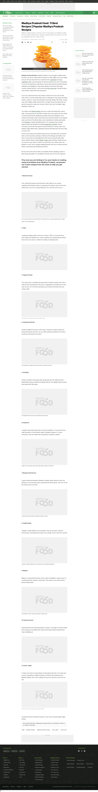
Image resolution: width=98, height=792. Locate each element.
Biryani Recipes (80, 763)
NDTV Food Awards (60, 12)
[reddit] (30, 42)
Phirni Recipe (54, 777)
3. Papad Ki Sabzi (27, 275)
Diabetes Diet (7, 762)
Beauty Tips (22, 774)
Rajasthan (27, 122)
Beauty (21, 758)
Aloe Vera (22, 760)
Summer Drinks (54, 765)
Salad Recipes (38, 762)
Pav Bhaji (90, 767)
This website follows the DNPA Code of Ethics (62, 786)
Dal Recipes (38, 772)
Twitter (26, 725)
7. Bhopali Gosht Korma (29, 473)
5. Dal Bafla (25, 372)
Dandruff (22, 769)
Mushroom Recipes (39, 767)
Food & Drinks (42, 16)
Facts (64, 16)
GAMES (46, 1)
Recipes (34, 12)
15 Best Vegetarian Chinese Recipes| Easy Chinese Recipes (87, 89)
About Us (13, 786)
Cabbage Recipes (39, 774)
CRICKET (24, 1)
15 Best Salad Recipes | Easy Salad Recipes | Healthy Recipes (87, 71)
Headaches (6, 777)
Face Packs (22, 772)
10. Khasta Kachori (27, 620)
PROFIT (12, 1)
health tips (38, 723)
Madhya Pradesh (30, 729)
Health (51, 12)
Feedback (19, 786)
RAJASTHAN (61, 1)
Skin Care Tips (54, 769)
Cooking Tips (14, 751)
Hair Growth (22, 765)
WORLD (8, 1)
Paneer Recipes (39, 765)
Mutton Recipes (70, 763)
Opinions (27, 16)
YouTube (32, 725)
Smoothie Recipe (55, 774)
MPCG (66, 1)
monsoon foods (19, 12)
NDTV (4, 1)
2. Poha (24, 228)
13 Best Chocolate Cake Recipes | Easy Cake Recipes (87, 63)
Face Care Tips (54, 772)
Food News (12, 16)
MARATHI (71, 1)
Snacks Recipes (39, 779)
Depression (6, 767)
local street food (52, 88)
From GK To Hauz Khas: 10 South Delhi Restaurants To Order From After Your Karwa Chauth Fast (87, 81)
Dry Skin (22, 767)
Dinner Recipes (39, 760)
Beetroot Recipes (39, 777)
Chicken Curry (80, 760)
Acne (21, 777)
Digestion (6, 774)
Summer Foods (54, 762)
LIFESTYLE (33, 1)
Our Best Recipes (79, 50)
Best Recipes (70, 16)
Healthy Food (7, 772)
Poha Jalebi (55, 729)
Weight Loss (6, 751)
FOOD (29, 1)
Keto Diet (6, 765)
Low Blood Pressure (8, 769)
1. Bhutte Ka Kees (27, 175)
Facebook (56, 723)
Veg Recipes (38, 758)
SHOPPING (52, 1)
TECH (43, 1)
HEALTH (38, 1)
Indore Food (64, 729)
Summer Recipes (55, 760)
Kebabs (41, 140)
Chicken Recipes (71, 760)
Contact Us (30, 786)
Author (24, 786)
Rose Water (22, 762)
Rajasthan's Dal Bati (51, 124)
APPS (56, 1)
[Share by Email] (63, 42)
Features (27, 12)
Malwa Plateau (36, 111)
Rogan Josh (47, 140)
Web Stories (41, 12)
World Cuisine (34, 16)
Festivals (49, 16)
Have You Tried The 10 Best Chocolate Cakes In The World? (88, 55)
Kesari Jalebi (27, 665)
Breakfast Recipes (81, 767)
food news (32, 723)
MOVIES (19, 1)
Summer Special (55, 758)
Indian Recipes (70, 758)
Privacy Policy (6, 786)
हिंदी (16, 1)
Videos (47, 12)
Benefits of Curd (55, 767)
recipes (46, 723)
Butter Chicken (89, 763)
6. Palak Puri (25, 422)
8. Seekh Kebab (26, 523)
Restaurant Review (57, 16)
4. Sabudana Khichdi (28, 322)
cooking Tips (20, 16)
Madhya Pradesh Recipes (43, 729)
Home (4, 19)
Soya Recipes (38, 769)
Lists (7, 19)
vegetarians (53, 79)
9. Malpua (25, 570)
